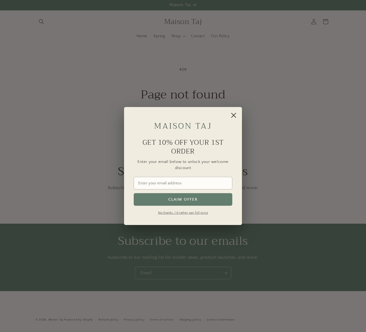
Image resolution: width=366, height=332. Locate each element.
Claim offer (183, 199)
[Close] (233, 115)
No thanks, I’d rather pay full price (183, 213)
